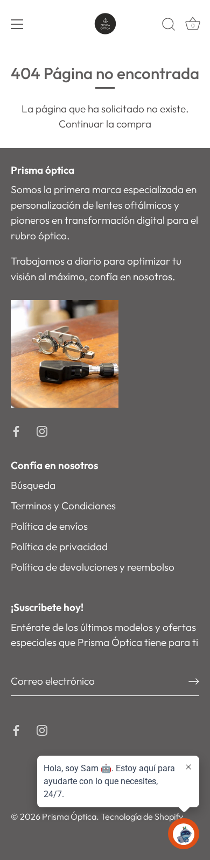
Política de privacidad (59, 546)
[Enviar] (193, 681)
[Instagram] (42, 430)
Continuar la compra (105, 123)
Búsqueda (33, 485)
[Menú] (17, 24)
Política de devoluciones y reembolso (92, 566)
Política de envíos (49, 526)
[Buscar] (168, 26)
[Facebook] (16, 430)
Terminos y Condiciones (63, 505)
